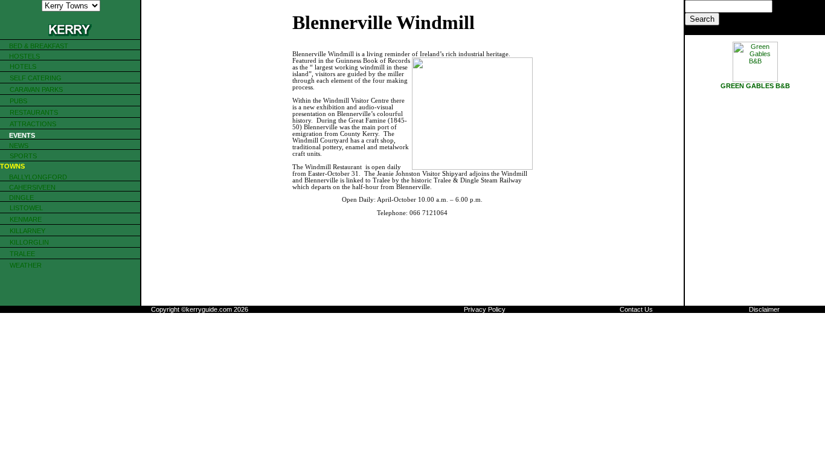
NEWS (18, 145)
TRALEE (22, 253)
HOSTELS (24, 56)
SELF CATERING (36, 78)
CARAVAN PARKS (36, 89)
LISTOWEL (26, 207)
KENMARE (26, 219)
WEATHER (26, 265)
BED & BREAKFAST (38, 46)
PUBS (18, 101)
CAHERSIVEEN (31, 187)
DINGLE (21, 197)
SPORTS (23, 156)
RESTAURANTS (34, 112)
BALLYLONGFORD (37, 177)
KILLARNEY (27, 230)
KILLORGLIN (29, 242)
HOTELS (23, 66)
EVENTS (22, 135)
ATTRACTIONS (33, 123)
